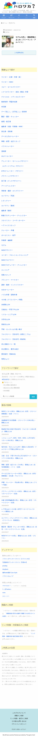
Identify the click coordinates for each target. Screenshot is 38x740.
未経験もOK (5, 304)
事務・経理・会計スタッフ (10, 141)
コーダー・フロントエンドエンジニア (14, 255)
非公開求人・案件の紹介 (10, 349)
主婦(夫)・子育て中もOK (10, 309)
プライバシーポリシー (19, 724)
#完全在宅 (5, 379)
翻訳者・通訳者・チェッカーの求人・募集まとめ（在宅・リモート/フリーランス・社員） (19, 528)
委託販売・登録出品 (8, 354)
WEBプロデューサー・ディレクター (14, 265)
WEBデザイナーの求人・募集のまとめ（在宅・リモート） (18, 537)
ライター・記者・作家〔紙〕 (11, 77)
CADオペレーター (7, 290)
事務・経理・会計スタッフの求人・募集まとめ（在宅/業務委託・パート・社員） (18, 466)
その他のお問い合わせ (19, 721)
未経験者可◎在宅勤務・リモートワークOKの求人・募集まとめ (18, 421)
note (3, 592)
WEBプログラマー (7, 260)
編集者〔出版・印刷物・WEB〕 (12, 126)
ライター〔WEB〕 (7, 82)
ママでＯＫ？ (6, 586)
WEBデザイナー (7, 250)
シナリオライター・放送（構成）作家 (14, 92)
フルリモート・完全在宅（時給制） (14, 339)
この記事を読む (19, 52)
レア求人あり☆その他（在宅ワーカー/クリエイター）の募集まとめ (18, 510)
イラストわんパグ (7, 576)
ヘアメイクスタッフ (8, 225)
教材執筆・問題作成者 (9, 102)
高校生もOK (5, 324)
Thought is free (30, 735)
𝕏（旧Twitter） (7, 589)
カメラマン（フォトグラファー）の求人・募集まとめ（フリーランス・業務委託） (19, 519)
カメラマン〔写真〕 (8, 196)
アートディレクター (8, 186)
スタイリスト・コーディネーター (13, 220)
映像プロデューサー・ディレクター (14, 215)
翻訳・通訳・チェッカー (10, 116)
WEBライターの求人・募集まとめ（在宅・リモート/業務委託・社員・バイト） (18, 412)
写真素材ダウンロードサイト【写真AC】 (14, 562)
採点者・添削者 (6, 131)
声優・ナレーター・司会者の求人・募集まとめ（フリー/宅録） (19, 483)
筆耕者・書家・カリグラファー (12, 191)
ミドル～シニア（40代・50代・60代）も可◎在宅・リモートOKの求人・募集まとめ (18, 439)
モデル (7, 32)
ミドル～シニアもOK (8, 314)
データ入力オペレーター (10, 136)
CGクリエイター (7, 156)
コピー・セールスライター (10, 87)
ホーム (5, 23)
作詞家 (3, 107)
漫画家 (3, 151)
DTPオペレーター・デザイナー (12, 171)
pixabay (4, 566)
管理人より (5, 359)
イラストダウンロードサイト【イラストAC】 (16, 559)
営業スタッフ (6, 275)
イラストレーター (7, 146)
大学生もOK (5, 319)
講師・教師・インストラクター (12, 285)
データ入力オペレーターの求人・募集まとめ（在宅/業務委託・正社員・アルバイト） (18, 474)
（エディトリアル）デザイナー (12, 166)
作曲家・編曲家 (6, 240)
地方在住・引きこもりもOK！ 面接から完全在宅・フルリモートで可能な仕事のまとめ (19, 448)
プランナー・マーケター (10, 280)
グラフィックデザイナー (10, 176)
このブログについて (19, 713)
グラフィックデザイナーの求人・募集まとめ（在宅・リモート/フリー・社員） (19, 492)
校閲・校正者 (6, 121)
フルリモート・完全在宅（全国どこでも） (16, 334)
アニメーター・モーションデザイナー (14, 161)
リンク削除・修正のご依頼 (19, 718)
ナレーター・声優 (7, 230)
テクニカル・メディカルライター (13, 97)
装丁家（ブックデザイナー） (11, 181)
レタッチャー (6, 201)
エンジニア (5, 270)
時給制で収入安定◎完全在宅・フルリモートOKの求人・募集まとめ (18, 430)
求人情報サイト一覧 (8, 344)
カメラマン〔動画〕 (8, 205)
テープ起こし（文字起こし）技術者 (14, 112)
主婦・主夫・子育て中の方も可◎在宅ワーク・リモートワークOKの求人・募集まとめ (19, 457)
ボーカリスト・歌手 (8, 235)
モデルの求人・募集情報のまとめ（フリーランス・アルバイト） (26, 39)
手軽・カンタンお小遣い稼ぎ (11, 329)
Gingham (5, 569)
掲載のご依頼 (19, 716)
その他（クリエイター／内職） (12, 299)
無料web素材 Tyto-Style (9, 572)
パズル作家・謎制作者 (9, 295)
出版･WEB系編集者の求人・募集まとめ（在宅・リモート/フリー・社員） (18, 501)
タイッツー (5, 596)
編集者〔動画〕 (6, 210)
